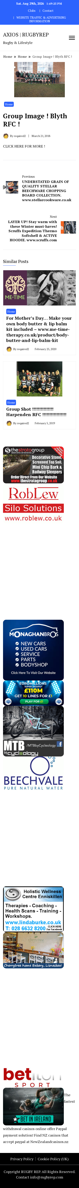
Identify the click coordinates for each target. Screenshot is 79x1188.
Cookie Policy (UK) (53, 1158)
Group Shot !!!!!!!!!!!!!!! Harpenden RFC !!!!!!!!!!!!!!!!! (36, 412)
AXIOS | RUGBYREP (26, 34)
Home (9, 104)
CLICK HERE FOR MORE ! (24, 146)
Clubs (31, 11)
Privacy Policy (21, 1158)
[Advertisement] (39, 563)
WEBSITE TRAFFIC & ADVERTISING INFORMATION (41, 19)
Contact (48, 11)
